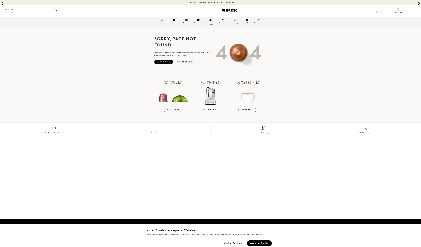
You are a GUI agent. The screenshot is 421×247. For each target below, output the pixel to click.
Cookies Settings (233, 243)
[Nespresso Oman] (182, 11)
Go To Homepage (164, 62)
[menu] (210, 22)
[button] (7, 9)
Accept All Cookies (259, 243)
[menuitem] (162, 21)
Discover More (172, 110)
